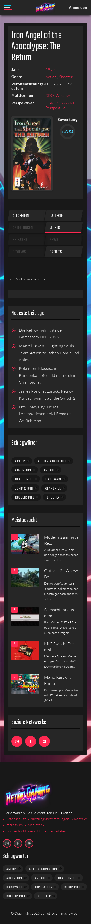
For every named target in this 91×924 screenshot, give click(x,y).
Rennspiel (53, 488)
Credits (56, 252)
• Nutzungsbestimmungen (49, 819)
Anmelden (78, 7)
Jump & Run (24, 488)
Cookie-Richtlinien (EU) (24, 831)
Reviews (19, 252)
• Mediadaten (55, 831)
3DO (50, 95)
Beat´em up (24, 479)
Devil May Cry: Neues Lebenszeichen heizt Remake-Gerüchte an (45, 413)
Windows (63, 95)
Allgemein (21, 216)
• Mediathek (34, 825)
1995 (50, 69)
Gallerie (56, 216)
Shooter (66, 76)
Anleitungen (23, 228)
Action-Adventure (52, 461)
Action (51, 76)
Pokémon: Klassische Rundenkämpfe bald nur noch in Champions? (47, 375)
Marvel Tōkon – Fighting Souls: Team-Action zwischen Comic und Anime (49, 352)
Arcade (49, 470)
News (54, 240)
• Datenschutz (14, 819)
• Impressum (13, 825)
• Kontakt (79, 819)
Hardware (54, 479)
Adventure (23, 470)
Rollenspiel (25, 498)
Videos (55, 228)
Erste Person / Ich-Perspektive (61, 105)
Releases (20, 240)
